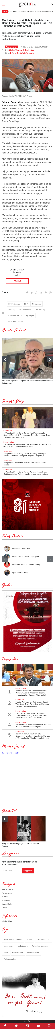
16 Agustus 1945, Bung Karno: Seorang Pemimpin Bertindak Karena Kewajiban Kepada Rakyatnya (24, 454)
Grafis (4, 908)
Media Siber (7, 921)
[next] (50, 359)
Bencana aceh (17, 953)
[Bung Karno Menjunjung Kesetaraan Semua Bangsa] (24, 828)
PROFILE (17, 281)
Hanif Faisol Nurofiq (15, 322)
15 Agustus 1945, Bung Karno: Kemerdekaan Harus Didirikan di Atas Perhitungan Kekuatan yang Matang (25, 473)
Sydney (29, 939)
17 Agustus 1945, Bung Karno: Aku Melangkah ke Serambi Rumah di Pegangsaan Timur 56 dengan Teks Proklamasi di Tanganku (26, 435)
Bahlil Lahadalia (25, 310)
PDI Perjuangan (14, 304)
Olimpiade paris (33, 953)
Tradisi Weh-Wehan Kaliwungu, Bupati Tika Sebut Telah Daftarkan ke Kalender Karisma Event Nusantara (32, 704)
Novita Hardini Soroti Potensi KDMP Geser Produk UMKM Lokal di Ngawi (33, 726)
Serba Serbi (7, 904)
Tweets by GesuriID (10, 753)
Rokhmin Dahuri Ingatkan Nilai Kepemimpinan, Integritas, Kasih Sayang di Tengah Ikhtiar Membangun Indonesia (32, 736)
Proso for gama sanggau (13, 939)
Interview (6, 900)
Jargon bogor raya (43, 939)
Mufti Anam (36, 304)
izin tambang (40, 310)
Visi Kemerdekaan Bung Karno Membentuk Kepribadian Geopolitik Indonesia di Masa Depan (27, 445)
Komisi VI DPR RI (14, 316)
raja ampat (30, 316)
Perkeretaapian (9, 959)
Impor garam (8, 946)
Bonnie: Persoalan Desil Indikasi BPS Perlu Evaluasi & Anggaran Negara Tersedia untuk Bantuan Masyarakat (31, 693)
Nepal (6, 953)
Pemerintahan (11, 47)
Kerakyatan (7, 893)
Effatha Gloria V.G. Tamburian (21, 50)
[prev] (5, 559)
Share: (5, 292)
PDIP (26, 304)
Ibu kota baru (23, 946)
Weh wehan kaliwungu (40, 946)
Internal (5, 897)
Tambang (11, 310)
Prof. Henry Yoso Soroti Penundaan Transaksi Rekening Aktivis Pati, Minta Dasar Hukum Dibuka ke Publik (31, 715)
